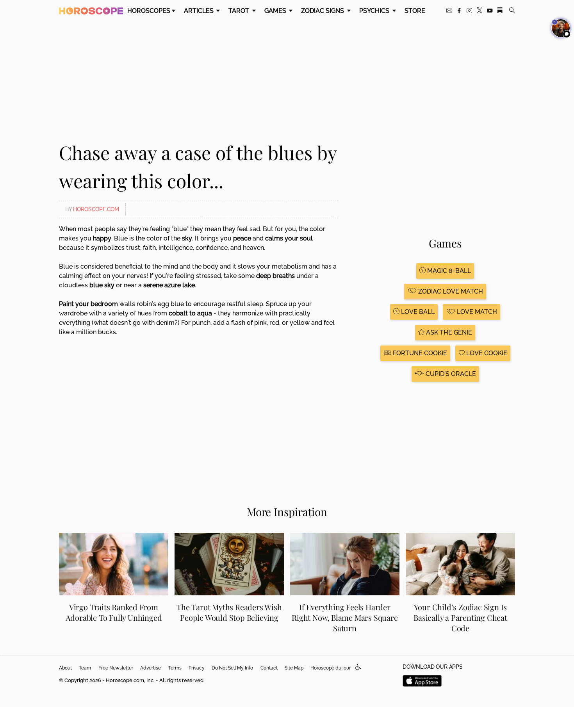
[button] (358, 667)
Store (415, 10)
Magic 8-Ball (448, 270)
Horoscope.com (96, 209)
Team (85, 668)
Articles (199, 10)
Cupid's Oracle (450, 374)
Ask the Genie (448, 332)
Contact (269, 668)
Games (276, 10)
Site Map (294, 668)
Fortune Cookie (419, 353)
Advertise (150, 668)
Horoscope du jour (330, 668)
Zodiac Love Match (450, 291)
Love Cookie (486, 353)
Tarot (239, 10)
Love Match (476, 311)
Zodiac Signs (323, 10)
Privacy (197, 668)
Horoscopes (148, 10)
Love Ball (417, 311)
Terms (175, 668)
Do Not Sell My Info (232, 668)
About (65, 668)
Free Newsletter (115, 668)
